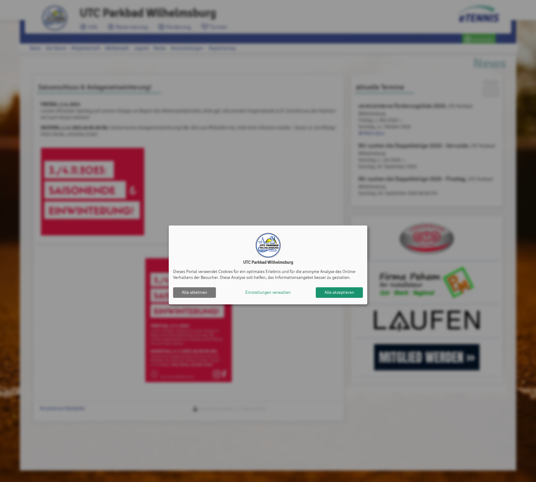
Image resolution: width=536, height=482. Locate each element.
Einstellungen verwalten (268, 292)
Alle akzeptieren (339, 292)
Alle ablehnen (194, 292)
